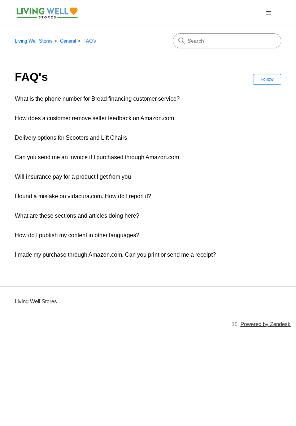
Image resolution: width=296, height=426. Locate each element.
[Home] (47, 12)
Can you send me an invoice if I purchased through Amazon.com (97, 157)
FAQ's (89, 41)
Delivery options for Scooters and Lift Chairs (71, 138)
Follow (267, 79)
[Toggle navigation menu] (268, 13)
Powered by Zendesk (265, 324)
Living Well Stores (34, 41)
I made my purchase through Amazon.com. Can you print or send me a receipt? (115, 255)
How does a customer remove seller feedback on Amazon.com (94, 118)
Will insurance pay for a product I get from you (73, 177)
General (68, 41)
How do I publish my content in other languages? (77, 235)
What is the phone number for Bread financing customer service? (97, 99)
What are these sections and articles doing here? (77, 216)
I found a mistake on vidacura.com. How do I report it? (83, 196)
